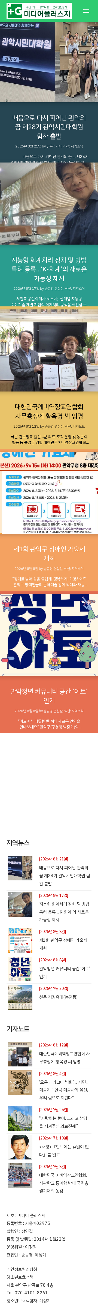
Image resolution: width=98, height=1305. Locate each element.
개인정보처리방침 (22, 1269)
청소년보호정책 (20, 1277)
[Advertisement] (49, 782)
